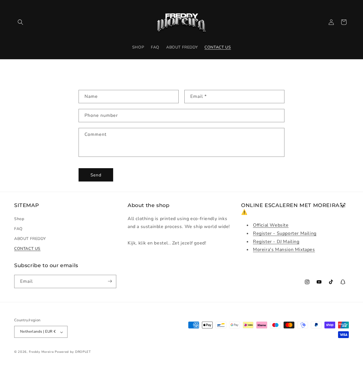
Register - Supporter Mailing (284, 233)
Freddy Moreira (41, 352)
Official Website (271, 225)
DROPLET (83, 352)
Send (96, 175)
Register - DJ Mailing (276, 241)
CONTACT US (27, 248)
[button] (20, 22)
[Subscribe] (110, 281)
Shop (19, 218)
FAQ (18, 228)
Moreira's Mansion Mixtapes (284, 249)
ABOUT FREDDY (30, 238)
